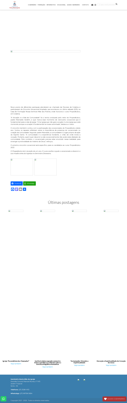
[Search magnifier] (116, 4)
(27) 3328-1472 (24, 390)
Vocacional (61, 5)
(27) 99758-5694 (26, 393)
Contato (85, 5)
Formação (41, 5)
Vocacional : (63, 13)
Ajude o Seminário (73, 5)
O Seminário (32, 5)
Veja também (16, 364)
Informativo (51, 5)
